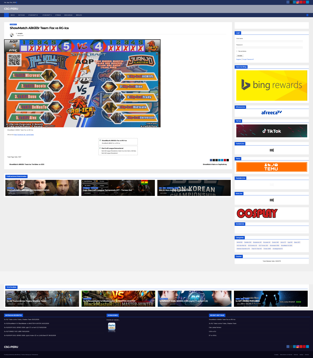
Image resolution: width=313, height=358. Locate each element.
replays (79, 15)
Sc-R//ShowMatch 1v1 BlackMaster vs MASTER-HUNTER (109, 301)
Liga (290, 242)
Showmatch (13, 24)
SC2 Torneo (263, 245)
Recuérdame (242, 51)
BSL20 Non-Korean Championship (175, 190)
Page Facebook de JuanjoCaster (24, 134)
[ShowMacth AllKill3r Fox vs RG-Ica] (118, 141)
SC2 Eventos (252, 245)
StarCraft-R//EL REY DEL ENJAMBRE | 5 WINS (28, 190)
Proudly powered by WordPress (12, 354)
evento (275, 242)
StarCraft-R (33, 15)
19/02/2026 (164, 304)
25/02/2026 (11, 304)
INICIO (13, 15)
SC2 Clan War (241, 245)
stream (58, 15)
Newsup (27, 354)
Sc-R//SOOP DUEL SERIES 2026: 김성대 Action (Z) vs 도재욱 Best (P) (26, 335)
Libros (283, 242)
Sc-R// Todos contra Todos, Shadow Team (26, 301)
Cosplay (276, 354)
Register (238, 59)
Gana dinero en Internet (286, 354)
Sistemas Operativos (243, 248)
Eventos (307, 354)
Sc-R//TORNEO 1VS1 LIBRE (248, 301)
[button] (304, 15)
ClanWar (247, 242)
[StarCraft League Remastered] (118, 150)
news (297, 242)
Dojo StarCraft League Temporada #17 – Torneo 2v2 (107, 190)
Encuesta (266, 242)
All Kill (239, 242)
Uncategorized (278, 248)
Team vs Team (257, 248)
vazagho (20, 33)
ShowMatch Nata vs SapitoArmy (215, 164)
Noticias (21, 15)
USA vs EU (212, 331)
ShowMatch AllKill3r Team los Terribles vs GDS (26, 164)
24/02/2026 (87, 304)
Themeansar (34, 354)
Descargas (68, 15)
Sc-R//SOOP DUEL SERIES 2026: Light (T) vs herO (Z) (183, 301)
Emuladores (257, 242)
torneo (267, 248)
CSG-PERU (11, 8)
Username (239, 38)
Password (239, 45)
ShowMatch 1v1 (286, 245)
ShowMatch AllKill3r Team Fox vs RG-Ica (222, 319)
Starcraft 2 (47, 15)
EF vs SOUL (213, 335)
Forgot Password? (248, 59)
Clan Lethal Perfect (215, 327)
